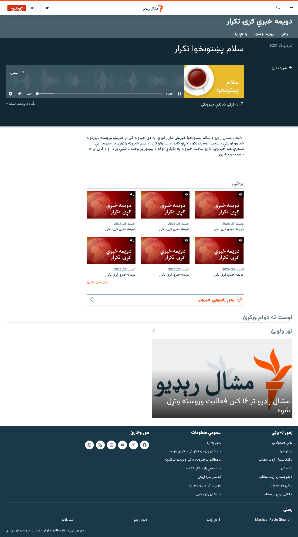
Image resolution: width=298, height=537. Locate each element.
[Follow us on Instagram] (111, 445)
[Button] (282, 69)
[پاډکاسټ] (89, 445)
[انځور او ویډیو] (47, 8)
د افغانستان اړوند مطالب (275, 460)
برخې (284, 34)
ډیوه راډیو (140, 520)
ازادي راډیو (213, 520)
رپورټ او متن (264, 34)
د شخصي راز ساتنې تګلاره (203, 468)
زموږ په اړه (214, 443)
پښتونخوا (286, 451)
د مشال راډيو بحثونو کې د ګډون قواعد (195, 451)
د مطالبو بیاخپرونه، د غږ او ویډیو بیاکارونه (192, 460)
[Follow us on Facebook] (144, 445)
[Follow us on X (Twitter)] (133, 445)
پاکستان (286, 468)
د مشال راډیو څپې (208, 494)
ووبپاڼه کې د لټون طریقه (204, 485)
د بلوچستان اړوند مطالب (275, 477)
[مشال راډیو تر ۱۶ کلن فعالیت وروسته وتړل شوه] (222, 378)
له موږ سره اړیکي (209, 477)
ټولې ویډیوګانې (282, 443)
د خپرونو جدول (281, 485)
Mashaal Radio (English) (273, 520)
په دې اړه (241, 34)
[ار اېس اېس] (100, 445)
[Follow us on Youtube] (122, 445)
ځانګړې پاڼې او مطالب (277, 494)
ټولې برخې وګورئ (97, 282)
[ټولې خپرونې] (33, 8)
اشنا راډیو (68, 520)
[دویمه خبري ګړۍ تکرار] (219, 205)
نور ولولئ (281, 331)
